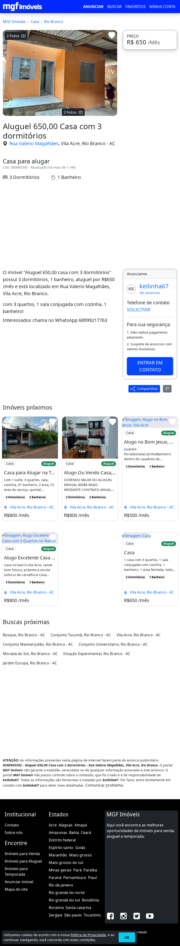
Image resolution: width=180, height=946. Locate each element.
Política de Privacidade (88, 935)
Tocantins (92, 915)
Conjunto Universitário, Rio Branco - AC (113, 644)
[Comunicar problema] (167, 388)
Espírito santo (61, 847)
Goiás (80, 847)
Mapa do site (16, 889)
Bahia (74, 832)
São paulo (73, 915)
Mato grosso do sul (66, 862)
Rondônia (90, 900)
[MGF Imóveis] (22, 6)
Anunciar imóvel (19, 881)
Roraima (56, 907)
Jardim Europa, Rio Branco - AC (30, 663)
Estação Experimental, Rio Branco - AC (96, 653)
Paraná (55, 877)
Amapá (81, 825)
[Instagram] (123, 915)
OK (126, 937)
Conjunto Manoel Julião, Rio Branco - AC (38, 644)
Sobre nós (14, 832)
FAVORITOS (135, 6)
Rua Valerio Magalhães (34, 143)
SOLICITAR (138, 309)
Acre (53, 825)
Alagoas (66, 825)
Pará (77, 870)
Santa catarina (78, 907)
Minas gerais (60, 870)
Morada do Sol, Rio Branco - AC (30, 653)
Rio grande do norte (67, 892)
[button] (11, 79)
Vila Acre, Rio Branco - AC (88, 143)
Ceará (86, 832)
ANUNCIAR (93, 6)
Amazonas (58, 832)
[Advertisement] (60, 225)
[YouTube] (150, 915)
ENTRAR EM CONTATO (150, 366)
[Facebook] (110, 915)
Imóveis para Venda (22, 853)
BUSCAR (114, 6)
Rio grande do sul (64, 900)
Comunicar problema (104, 785)
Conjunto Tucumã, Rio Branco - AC (81, 634)
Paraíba (90, 870)
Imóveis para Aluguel (23, 861)
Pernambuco (74, 877)
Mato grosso (80, 855)
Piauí (92, 877)
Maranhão (58, 855)
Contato (12, 825)
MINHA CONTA (162, 6)
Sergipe (55, 915)
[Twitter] (136, 915)
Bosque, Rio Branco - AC (24, 634)
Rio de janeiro (61, 885)
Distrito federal (62, 840)
